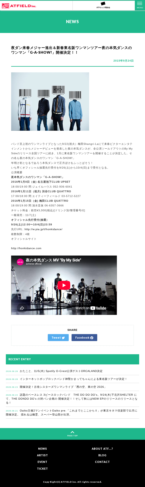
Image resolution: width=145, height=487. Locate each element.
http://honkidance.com (26, 248)
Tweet (57, 337)
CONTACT (102, 461)
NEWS (42, 448)
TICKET (42, 468)
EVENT (42, 461)
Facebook (82, 337)
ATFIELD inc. (69, 481)
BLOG (102, 455)
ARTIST (42, 455)
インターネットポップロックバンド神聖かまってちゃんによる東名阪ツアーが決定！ (66, 378)
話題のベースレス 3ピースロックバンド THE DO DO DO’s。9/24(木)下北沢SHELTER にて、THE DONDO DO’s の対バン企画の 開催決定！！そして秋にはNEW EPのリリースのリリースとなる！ (72, 398)
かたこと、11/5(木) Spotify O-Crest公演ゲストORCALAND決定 (54, 371)
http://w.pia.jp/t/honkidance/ (43, 229)
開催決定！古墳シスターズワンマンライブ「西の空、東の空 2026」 (56, 386)
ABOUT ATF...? (102, 448)
